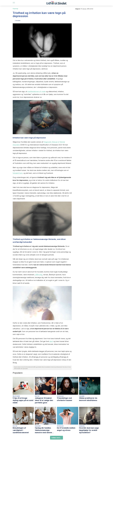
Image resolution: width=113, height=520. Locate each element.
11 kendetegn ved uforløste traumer (64, 399)
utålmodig (38, 275)
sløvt (51, 341)
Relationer (16, 396)
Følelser (37, 426)
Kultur (37, 396)
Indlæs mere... (56, 438)
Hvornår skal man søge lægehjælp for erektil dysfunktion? (89, 430)
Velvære (81, 396)
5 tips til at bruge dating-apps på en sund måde (23, 400)
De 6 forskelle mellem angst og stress (66, 429)
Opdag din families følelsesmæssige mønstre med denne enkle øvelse (43, 430)
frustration (38, 79)
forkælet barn (18, 173)
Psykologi (15, 8)
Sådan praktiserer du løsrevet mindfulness (88, 399)
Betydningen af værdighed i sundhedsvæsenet (21, 430)
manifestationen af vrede (36, 91)
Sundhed (82, 426)
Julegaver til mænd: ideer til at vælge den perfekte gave (44, 400)
